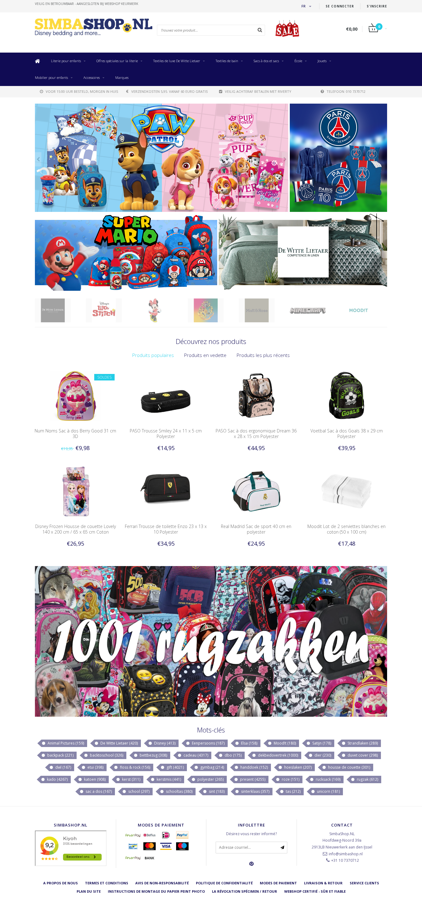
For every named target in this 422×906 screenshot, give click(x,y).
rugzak (367, 779)
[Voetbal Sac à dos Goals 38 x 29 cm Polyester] (346, 395)
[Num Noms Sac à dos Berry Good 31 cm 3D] (75, 395)
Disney (164, 743)
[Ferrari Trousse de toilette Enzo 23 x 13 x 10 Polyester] (165, 491)
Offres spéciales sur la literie (117, 60)
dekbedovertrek (277, 755)
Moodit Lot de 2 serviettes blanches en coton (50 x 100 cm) (346, 529)
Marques (122, 77)
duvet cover (362, 755)
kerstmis (168, 779)
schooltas (178, 791)
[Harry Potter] (162, 310)
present (252, 779)
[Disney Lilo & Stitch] (60, 310)
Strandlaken (362, 743)
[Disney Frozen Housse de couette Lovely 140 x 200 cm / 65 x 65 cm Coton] (75, 491)
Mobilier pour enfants (51, 77)
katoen (94, 779)
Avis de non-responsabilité (162, 883)
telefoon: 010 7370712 (346, 91)
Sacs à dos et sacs (266, 60)
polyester (210, 779)
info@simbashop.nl (346, 854)
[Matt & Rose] (213, 310)
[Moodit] (315, 310)
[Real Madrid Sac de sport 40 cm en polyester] (256, 491)
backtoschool (106, 755)
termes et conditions (106, 883)
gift (175, 767)
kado (57, 779)
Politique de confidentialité (224, 883)
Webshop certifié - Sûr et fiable (315, 891)
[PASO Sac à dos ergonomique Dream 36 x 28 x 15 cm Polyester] (256, 395)
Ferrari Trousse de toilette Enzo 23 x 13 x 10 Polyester (166, 529)
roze (290, 779)
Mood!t (284, 743)
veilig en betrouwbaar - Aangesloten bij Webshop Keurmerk (86, 4)
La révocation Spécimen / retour (244, 891)
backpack (60, 755)
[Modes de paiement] (133, 835)
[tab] (153, 355)
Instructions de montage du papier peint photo (156, 891)
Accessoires (91, 77)
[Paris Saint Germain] (338, 158)
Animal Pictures (65, 743)
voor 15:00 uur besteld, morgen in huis (82, 91)
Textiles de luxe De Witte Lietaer (176, 60)
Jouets (322, 60)
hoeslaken (297, 767)
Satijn (321, 743)
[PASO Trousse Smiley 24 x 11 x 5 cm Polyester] (165, 395)
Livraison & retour (323, 883)
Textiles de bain (227, 60)
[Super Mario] (126, 252)
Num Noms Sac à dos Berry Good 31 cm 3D (75, 433)
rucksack (327, 779)
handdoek (253, 767)
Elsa (248, 743)
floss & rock (134, 767)
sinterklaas (254, 791)
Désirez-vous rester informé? (251, 833)
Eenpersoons (208, 743)
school (138, 791)
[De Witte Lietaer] (303, 252)
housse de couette (348, 767)
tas (293, 791)
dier (322, 755)
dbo (233, 755)
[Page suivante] (285, 159)
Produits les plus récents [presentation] (263, 355)
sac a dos (98, 791)
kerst (130, 779)
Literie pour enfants (66, 60)
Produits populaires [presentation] (153, 355)
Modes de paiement (278, 883)
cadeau (195, 755)
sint (216, 791)
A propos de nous (60, 883)
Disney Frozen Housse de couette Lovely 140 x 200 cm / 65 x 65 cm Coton (75, 529)
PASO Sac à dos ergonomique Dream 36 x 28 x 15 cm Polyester (256, 433)
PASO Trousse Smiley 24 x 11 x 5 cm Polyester (166, 433)
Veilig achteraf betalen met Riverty (258, 91)
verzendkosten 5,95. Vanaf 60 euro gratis (169, 91)
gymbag (211, 767)
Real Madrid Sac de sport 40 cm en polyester (256, 529)
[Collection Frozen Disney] (161, 158)
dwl (62, 767)
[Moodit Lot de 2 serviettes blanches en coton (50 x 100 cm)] (346, 491)
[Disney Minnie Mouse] (111, 310)
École (298, 60)
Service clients (364, 883)
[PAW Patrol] (366, 310)
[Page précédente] (38, 159)
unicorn (328, 791)
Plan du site (89, 891)
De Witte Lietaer (118, 743)
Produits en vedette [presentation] (205, 355)
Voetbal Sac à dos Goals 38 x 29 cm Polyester (346, 433)
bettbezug (153, 755)
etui (95, 767)
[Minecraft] (264, 310)
